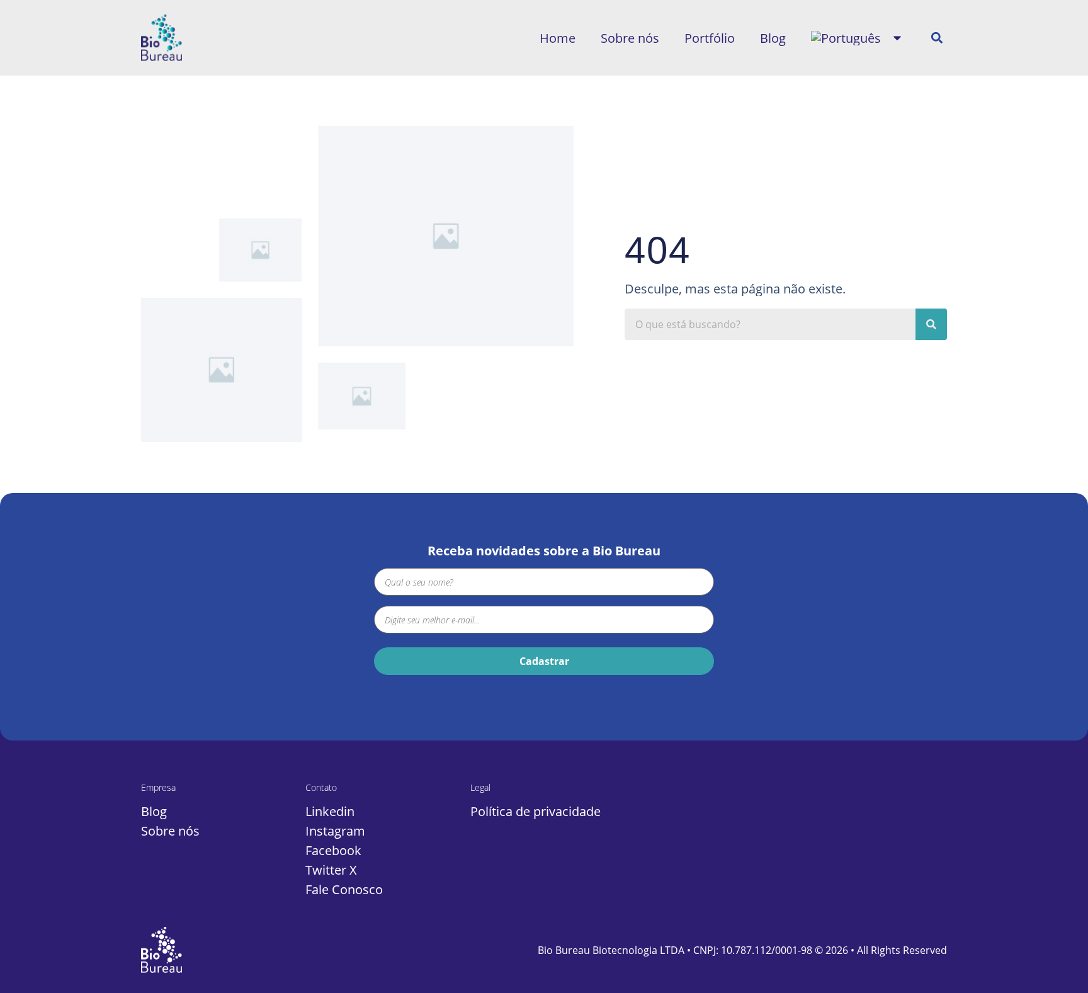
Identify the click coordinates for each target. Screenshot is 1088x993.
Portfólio (709, 38)
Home (557, 38)
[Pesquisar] (931, 324)
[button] (936, 38)
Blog (773, 38)
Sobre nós (630, 38)
